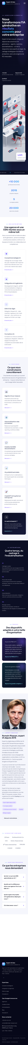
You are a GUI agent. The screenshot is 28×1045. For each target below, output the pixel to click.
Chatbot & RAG (6, 1004)
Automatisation (6, 1007)
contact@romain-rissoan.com (9, 1023)
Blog (3, 1010)
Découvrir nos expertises (10, 68)
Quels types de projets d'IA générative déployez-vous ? (12, 897)
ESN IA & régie (5, 991)
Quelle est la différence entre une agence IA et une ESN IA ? (12, 886)
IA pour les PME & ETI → (11, 656)
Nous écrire (8, 531)
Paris (10, 790)
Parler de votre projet (10, 64)
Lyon (3, 1030)
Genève (16, 790)
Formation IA (5, 994)
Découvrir (7, 407)
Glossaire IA (5, 1012)
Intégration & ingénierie (8, 988)
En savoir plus (8, 269)
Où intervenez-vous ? (11, 905)
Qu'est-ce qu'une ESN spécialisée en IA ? (11, 877)
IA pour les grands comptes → (13, 683)
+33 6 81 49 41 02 (6, 1020)
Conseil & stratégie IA (7, 985)
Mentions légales (6, 1042)
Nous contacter (14, 948)
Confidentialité (14, 1042)
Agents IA (4, 1001)
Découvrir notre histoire (10, 818)
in (3, 977)
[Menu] (24, 3)
